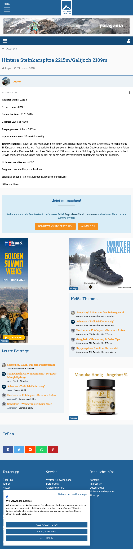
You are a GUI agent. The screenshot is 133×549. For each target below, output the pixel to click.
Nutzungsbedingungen (102, 491)
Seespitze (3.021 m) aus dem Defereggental (31, 364)
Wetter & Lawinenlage (59, 479)
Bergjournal (52, 483)
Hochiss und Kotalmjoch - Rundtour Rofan (31, 395)
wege (9, 381)
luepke (8, 68)
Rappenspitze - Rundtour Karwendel (97, 348)
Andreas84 (12, 399)
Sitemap (94, 495)
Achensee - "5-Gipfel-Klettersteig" (26, 386)
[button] (5, 41)
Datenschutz (97, 487)
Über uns (8, 479)
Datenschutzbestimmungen (72, 494)
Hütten (6, 487)
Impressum (96, 483)
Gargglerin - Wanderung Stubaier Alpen (29, 404)
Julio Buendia (13, 368)
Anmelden (88, 226)
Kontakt (94, 479)
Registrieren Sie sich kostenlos (81, 214)
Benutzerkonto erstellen (55, 226)
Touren (6, 483)
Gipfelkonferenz (55, 487)
